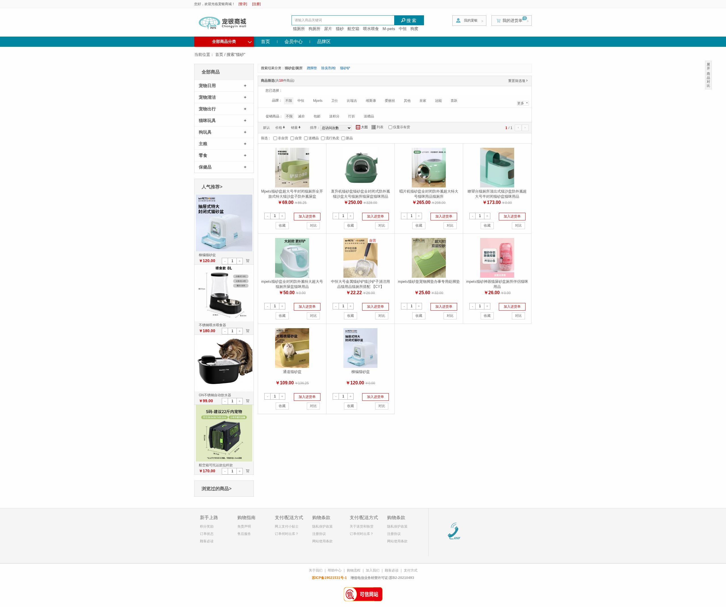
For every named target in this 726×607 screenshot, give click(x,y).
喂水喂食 (371, 28)
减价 (301, 116)
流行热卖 (332, 138)
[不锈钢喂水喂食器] (224, 293)
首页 (265, 41)
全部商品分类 (232, 41)
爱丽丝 (390, 101)
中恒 (403, 28)
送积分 (334, 116)
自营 (298, 138)
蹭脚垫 (312, 68)
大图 (362, 127)
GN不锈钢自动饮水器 (215, 395)
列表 (377, 127)
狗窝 (414, 28)
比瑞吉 (352, 101)
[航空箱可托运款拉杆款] (224, 433)
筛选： (266, 138)
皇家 (422, 101)
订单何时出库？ (287, 534)
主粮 (203, 143)
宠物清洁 (207, 97)
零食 (203, 155)
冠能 (438, 101)
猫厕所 (299, 28)
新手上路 (209, 517)
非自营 (283, 138)
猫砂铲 (345, 68)
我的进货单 (512, 20)
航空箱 (353, 28)
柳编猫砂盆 (207, 255)
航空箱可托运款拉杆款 (216, 465)
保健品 (205, 167)
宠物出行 (207, 108)
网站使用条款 (322, 541)
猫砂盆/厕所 (294, 68)
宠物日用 (207, 85)
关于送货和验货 (361, 526)
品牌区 (324, 41)
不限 (288, 101)
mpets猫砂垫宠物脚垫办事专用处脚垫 (429, 281)
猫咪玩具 (207, 120)
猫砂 (340, 28)
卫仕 (334, 101)
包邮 (317, 116)
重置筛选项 (518, 81)
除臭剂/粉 (328, 68)
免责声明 (244, 526)
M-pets (389, 28)
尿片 (328, 28)
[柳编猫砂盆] (224, 223)
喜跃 (454, 101)
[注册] (256, 4)
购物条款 (321, 517)
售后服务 (244, 534)
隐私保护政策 (322, 526)
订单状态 (207, 534)
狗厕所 (314, 28)
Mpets (317, 101)
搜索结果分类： (273, 68)
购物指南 (246, 517)
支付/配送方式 (289, 517)
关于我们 (315, 570)
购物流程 (353, 570)
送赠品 (369, 116)
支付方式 (410, 570)
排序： (315, 128)
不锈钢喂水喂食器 (212, 325)
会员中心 (293, 41)
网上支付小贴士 (287, 526)
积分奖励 (207, 526)
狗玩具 (205, 132)
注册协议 (319, 534)
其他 (407, 101)
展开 (708, 66)
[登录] (243, 4)
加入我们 (372, 570)
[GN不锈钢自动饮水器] (224, 363)
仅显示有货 (401, 127)
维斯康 (371, 101)
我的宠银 (471, 20)
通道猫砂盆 (292, 372)
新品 (349, 138)
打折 (351, 116)
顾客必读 (207, 541)
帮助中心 (334, 570)
